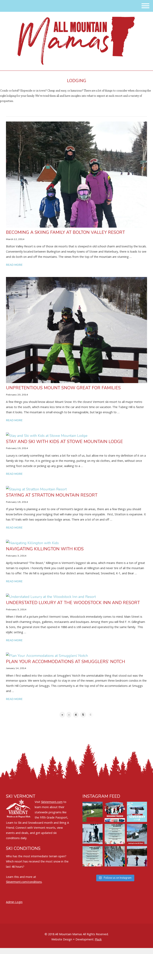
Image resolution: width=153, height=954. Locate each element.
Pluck (98, 939)
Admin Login (14, 902)
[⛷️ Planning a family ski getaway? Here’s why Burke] (137, 834)
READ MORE (14, 265)
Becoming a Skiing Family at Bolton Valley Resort (65, 232)
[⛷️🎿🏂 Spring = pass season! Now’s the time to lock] (115, 812)
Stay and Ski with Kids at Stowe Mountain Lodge (64, 442)
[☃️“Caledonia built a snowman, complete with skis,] (137, 856)
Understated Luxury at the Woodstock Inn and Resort (73, 603)
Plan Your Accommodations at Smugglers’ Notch (65, 662)
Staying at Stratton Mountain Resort (51, 495)
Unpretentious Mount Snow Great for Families (63, 388)
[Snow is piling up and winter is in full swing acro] (92, 856)
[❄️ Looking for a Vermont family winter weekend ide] (92, 834)
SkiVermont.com (52, 802)
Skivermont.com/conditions (24, 882)
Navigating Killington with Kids (45, 549)
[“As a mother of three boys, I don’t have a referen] (115, 856)
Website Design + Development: (72, 939)
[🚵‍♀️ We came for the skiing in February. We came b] (92, 812)
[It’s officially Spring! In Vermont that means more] (115, 834)
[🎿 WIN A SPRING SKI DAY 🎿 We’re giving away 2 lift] (137, 812)
